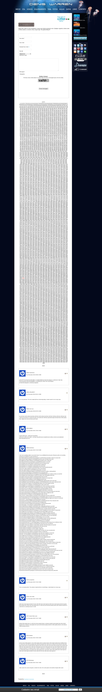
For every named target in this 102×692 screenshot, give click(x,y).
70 (65, 104)
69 (64, 104)
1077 (38, 156)
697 (52, 135)
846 (62, 143)
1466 (59, 180)
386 (54, 120)
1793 (21, 201)
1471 (23, 181)
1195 (46, 163)
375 (32, 120)
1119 (47, 158)
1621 (66, 189)
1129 (24, 159)
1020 (38, 152)
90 (46, 105)
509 (60, 126)
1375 (21, 175)
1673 (54, 193)
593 (36, 131)
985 (52, 150)
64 (57, 104)
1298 (66, 169)
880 (34, 145)
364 (58, 119)
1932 (36, 210)
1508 (21, 183)
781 (28, 140)
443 (25, 123)
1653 (51, 192)
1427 (56, 177)
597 (44, 131)
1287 (38, 169)
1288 (41, 169)
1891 (28, 207)
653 (60, 133)
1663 (28, 193)
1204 (21, 164)
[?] (28, 46)
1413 (21, 177)
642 (38, 133)
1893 (33, 207)
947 (25, 149)
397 (29, 121)
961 (52, 149)
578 (54, 129)
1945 (21, 211)
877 (28, 145)
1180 (56, 162)
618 (38, 132)
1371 (59, 174)
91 (47, 105)
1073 (28, 156)
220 (58, 111)
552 (50, 128)
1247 (33, 166)
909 (45, 146)
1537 (46, 184)
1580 (59, 187)
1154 (39, 160)
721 (52, 137)
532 (58, 127)
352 (34, 119)
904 (35, 146)
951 (32, 149)
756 (26, 139)
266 (54, 114)
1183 (63, 162)
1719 (26, 196)
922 (23, 147)
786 (38, 140)
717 (44, 137)
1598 (56, 188)
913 (52, 146)
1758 (28, 199)
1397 (28, 176)
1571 (36, 187)
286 (46, 115)
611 (25, 132)
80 (31, 105)
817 (52, 141)
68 (63, 104)
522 (38, 127)
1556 (46, 186)
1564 (66, 186)
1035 (28, 153)
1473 (28, 181)
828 (26, 143)
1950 (33, 211)
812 (42, 141)
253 (28, 114)
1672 (51, 193)
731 (25, 138)
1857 (38, 205)
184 (34, 110)
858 (38, 144)
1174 (41, 162)
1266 (33, 168)
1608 (33, 189)
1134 (36, 159)
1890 (26, 207)
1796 (28, 201)
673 (52, 134)
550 (46, 128)
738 (38, 138)
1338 (23, 172)
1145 (63, 159)
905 (37, 146)
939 (56, 147)
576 (50, 129)
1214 (46, 164)
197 (60, 110)
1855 (33, 205)
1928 (26, 210)
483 (56, 125)
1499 (46, 182)
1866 (61, 205)
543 (32, 128)
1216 (51, 164)
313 (52, 116)
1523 (59, 183)
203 (25, 111)
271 (64, 114)
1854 (31, 205)
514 (23, 127)
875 (25, 145)
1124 (59, 158)
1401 (38, 176)
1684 (33, 194)
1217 (54, 164)
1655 (56, 192)
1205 (23, 164)
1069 (66, 154)
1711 (54, 195)
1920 (54, 208)
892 (58, 145)
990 (62, 150)
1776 (26, 200)
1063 (51, 154)
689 (36, 135)
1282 (26, 169)
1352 (59, 172)
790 (46, 140)
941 (60, 147)
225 (21, 113)
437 (60, 122)
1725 (41, 196)
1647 (36, 192)
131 (25, 108)
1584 (21, 188)
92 (48, 105)
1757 (26, 199)
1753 (64, 198)
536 (66, 127)
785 (36, 140)
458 (54, 123)
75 (24, 105)
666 (38, 134)
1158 (48, 160)
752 (66, 138)
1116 (40, 158)
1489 (21, 182)
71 (67, 104)
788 (42, 140)
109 (30, 107)
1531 (31, 184)
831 (32, 143)
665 (36, 134)
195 (56, 110)
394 (23, 121)
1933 (38, 210)
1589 (33, 188)
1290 (46, 169)
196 (58, 110)
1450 (66, 178)
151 (64, 108)
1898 (46, 207)
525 (44, 127)
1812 (21, 202)
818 (54, 141)
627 (56, 132)
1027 (56, 152)
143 (48, 108)
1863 (54, 205)
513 (21, 127)
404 (43, 121)
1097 (41, 157)
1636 (56, 190)
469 (28, 125)
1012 (66, 151)
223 (64, 111)
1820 (41, 202)
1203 (66, 163)
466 (23, 125)
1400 (36, 176)
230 (30, 113)
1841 (46, 204)
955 (40, 149)
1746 (46, 198)
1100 (49, 157)
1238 (59, 165)
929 (36, 147)
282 (38, 115)
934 (46, 147)
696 (50, 135)
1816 (31, 202)
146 (54, 108)
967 (64, 149)
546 (38, 128)
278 (30, 115)
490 (23, 126)
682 (23, 135)
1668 (41, 193)
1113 (33, 158)
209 (37, 111)
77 (27, 105)
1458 (38, 180)
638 (30, 133)
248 (66, 113)
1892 (31, 207)
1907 (21, 208)
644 (42, 133)
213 (44, 111)
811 (40, 141)
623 (48, 132)
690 (38, 135)
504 (50, 126)
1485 (59, 181)
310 (46, 116)
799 (64, 140)
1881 (51, 206)
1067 (61, 154)
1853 (28, 205)
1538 (49, 184)
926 (30, 147)
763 (40, 139)
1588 (31, 188)
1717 (21, 196)
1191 (36, 163)
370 (23, 120)
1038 (36, 153)
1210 (36, 164)
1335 (64, 171)
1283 (28, 169)
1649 (41, 192)
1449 (64, 178)
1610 (38, 189)
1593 (43, 188)
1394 (21, 176)
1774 (21, 200)
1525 (64, 183)
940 (58, 147)
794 (54, 140)
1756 (23, 199)
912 (50, 146)
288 (50, 115)
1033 (23, 153)
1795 (26, 201)
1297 (64, 169)
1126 (64, 158)
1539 (51, 184)
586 (23, 131)
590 (30, 131)
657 (21, 134)
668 (42, 134)
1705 (38, 195)
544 (34, 128)
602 (54, 131)
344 (66, 117)
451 (40, 123)
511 (64, 126)
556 (58, 128)
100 (61, 105)
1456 (33, 180)
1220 (61, 164)
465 (21, 125)
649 (52, 133)
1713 (59, 195)
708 (27, 137)
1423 (46, 177)
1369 (54, 174)
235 (40, 113)
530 (54, 127)
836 (42, 143)
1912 (33, 208)
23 (46, 103)
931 (40, 147)
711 (32, 137)
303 (33, 116)
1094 (34, 157)
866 (54, 144)
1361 (33, 174)
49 (35, 104)
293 (60, 115)
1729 (51, 196)
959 (48, 149)
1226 (28, 165)
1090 (23, 157)
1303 (31, 170)
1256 (56, 166)
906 (39, 146)
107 (26, 107)
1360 (31, 174)
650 (54, 133)
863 (48, 144)
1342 (33, 172)
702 (62, 135)
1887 (66, 206)
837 (44, 143)
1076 (36, 156)
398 (31, 121)
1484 (56, 181)
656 (66, 133)
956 (42, 149)
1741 (33, 198)
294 (62, 115)
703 (64, 135)
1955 (46, 211)
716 (42, 137)
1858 (41, 205)
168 (50, 109)
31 (58, 103)
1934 (41, 210)
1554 (41, 186)
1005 (48, 151)
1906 (66, 207)
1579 (56, 187)
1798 (33, 201)
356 (42, 119)
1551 (33, 186)
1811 (67, 201)
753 (21, 139)
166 (46, 109)
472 (34, 125)
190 (46, 110)
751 (64, 138)
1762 (38, 199)
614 (30, 132)
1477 (38, 181)
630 (62, 132)
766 (46, 139)
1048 (61, 153)
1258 (61, 166)
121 (53, 107)
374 (30, 120)
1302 (28, 170)
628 (58, 132)
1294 (56, 169)
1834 (28, 204)
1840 (43, 204)
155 (25, 109)
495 (33, 126)
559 (64, 128)
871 (64, 144)
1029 (61, 152)
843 (56, 143)
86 (40, 105)
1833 (26, 204)
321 (21, 117)
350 (30, 119)
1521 (54, 183)
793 (52, 140)
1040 (41, 153)
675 (56, 134)
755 (25, 139)
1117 (42, 158)
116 (43, 107)
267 (56, 114)
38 (19, 104)
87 (41, 105)
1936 (46, 210)
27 (52, 103)
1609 (36, 189)
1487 (64, 181)
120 (51, 107)
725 (60, 137)
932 (42, 147)
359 (48, 119)
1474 (31, 181)
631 (64, 132)
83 (36, 105)
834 (38, 143)
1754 (66, 198)
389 (60, 120)
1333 (59, 171)
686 (30, 135)
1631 (43, 190)
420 (26, 122)
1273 (51, 168)
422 (30, 122)
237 (44, 113)
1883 (56, 206)
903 (33, 146)
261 (44, 114)
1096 (39, 157)
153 (21, 109)
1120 (49, 158)
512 (66, 126)
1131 (29, 159)
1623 (23, 190)
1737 (23, 198)
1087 (64, 156)
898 (23, 146)
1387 (51, 175)
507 (56, 126)
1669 (43, 193)
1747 (49, 198)
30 (56, 103)
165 (44, 109)
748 (58, 138)
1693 (56, 194)
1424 (49, 177)
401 (37, 121)
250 (23, 114)
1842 (49, 204)
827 (25, 143)
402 (39, 121)
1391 (61, 175)
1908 (23, 208)
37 (66, 103)
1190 (34, 163)
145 (52, 108)
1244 (26, 166)
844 (58, 143)
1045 (54, 153)
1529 (26, 184)
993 (21, 151)
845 (60, 143)
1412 (66, 176)
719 (48, 137)
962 (54, 149)
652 (58, 133)
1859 (43, 205)
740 (42, 138)
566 (30, 129)
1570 (33, 187)
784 (34, 140)
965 (60, 149)
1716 (66, 195)
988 (58, 150)
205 (29, 111)
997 (29, 151)
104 (20, 107)
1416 (28, 177)
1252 (46, 166)
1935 (43, 210)
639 (32, 133)
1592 (41, 188)
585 (21, 131)
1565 (21, 187)
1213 (43, 164)
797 (60, 140)
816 (50, 141)
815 (48, 141)
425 (36, 122)
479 (48, 125)
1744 (41, 198)
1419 (36, 177)
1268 (38, 168)
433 (52, 122)
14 (33, 103)
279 (32, 115)
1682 (28, 194)
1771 (61, 199)
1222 (66, 164)
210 (39, 111)
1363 (38, 174)
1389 (56, 175)
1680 (23, 194)
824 (66, 141)
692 (42, 135)
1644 (28, 192)
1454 (28, 180)
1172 (36, 162)
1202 (63, 163)
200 (66, 110)
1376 (23, 175)
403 (41, 121)
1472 (26, 181)
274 (23, 115)
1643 (26, 192)
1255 (54, 166)
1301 (26, 170)
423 (32, 122)
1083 (54, 156)
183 (32, 110)
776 (66, 139)
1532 (33, 184)
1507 (66, 182)
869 (60, 144)
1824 (51, 202)
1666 (36, 193)
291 (56, 115)
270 (62, 114)
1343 (36, 172)
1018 (33, 152)
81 (33, 105)
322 (23, 117)
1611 (41, 189)
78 (28, 105)
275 (25, 115)
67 (61, 104)
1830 (66, 202)
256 (34, 114)
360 (50, 119)
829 (28, 143)
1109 (23, 158)
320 (66, 116)
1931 (33, 210)
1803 (46, 201)
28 (54, 103)
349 (28, 119)
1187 (26, 163)
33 (61, 103)
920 (66, 146)
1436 (31, 178)
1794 (23, 201)
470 (30, 125)
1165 (66, 160)
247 (64, 113)
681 (21, 135)
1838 (38, 204)
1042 (46, 153)
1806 (54, 201)
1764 (43, 199)
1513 (33, 183)
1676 (61, 193)
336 (50, 117)
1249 (38, 166)
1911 (31, 208)
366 (62, 119)
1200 (58, 163)
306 (39, 116)
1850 (21, 205)
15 (35, 103)
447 (32, 123)
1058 (38, 154)
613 (28, 132)
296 (66, 115)
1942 (61, 210)
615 (32, 132)
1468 (64, 180)
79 (30, 105)
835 (40, 143)
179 (25, 110)
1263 (26, 168)
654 (62, 133)
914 (54, 146)
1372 (61, 174)
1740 (31, 198)
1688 (43, 194)
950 (30, 149)
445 (28, 123)
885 (44, 145)
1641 (21, 192)
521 (36, 127)
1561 (59, 186)
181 (28, 110)
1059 (41, 154)
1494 (33, 182)
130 (23, 108)
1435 (28, 178)
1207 (28, 164)
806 (31, 141)
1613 (46, 189)
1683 (31, 194)
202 (23, 111)
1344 (38, 172)
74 (23, 105)
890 (54, 145)
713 (36, 137)
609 (21, 132)
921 (21, 147)
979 (40, 150)
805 (29, 141)
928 (34, 147)
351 (32, 119)
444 (26, 123)
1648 (38, 192)
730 (23, 138)
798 (62, 140)
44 (28, 104)
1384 (43, 175)
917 (60, 146)
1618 (59, 189)
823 (64, 141)
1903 (59, 207)
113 (37, 107)
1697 (66, 194)
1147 (21, 160)
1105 (61, 157)
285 (44, 115)
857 (36, 144)
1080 (46, 156)
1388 (54, 175)
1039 (38, 153)
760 (34, 139)
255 (32, 114)
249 (21, 114)
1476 (36, 181)
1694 (59, 194)
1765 (46, 199)
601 (52, 131)
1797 (31, 201)
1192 (38, 163)
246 (62, 113)
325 (28, 117)
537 (21, 128)
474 (38, 125)
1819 (38, 202)
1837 (36, 204)
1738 (26, 198)
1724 (38, 196)
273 (21, 115)
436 (58, 122)
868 (58, 144)
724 (58, 137)
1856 (36, 205)
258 (38, 114)
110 (32, 107)
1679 (21, 194)
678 (62, 134)
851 (25, 144)
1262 (23, 168)
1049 (64, 153)
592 (34, 131)
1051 (21, 154)
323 (25, 117)
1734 (64, 196)
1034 (26, 153)
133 (28, 108)
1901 (54, 207)
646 (46, 133)
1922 (59, 208)
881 (36, 145)
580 (58, 129)
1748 (51, 198)
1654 (54, 192)
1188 (29, 163)
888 (50, 145)
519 (32, 127)
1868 (66, 205)
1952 (38, 211)
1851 (23, 205)
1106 (64, 157)
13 (32, 103)
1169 (29, 162)
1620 (64, 189)
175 (64, 109)
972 (26, 150)
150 (62, 108)
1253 (49, 166)
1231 (41, 165)
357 (44, 119)
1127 (67, 158)
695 (48, 135)
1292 (51, 169)
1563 (64, 186)
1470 (21, 181)
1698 (21, 195)
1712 (56, 195)
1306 (38, 170)
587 (25, 131)
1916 (43, 208)
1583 (66, 187)
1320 (26, 171)
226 (23, 113)
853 (28, 144)
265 (52, 114)
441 (21, 123)
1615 (51, 189)
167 (48, 109)
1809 (61, 201)
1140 (51, 159)
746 (54, 138)
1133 (34, 159)
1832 (23, 204)
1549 (28, 186)
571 (40, 129)
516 (26, 127)
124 (59, 107)
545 (36, 128)
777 (21, 140)
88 (43, 105)
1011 (63, 151)
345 (21, 119)
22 (45, 103)
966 (62, 149)
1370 (56, 174)
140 (42, 108)
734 (30, 138)
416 (66, 121)
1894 (36, 207)
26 (51, 103)
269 (60, 114)
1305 (36, 170)
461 (60, 123)
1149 (26, 160)
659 (25, 134)
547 (40, 128)
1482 (51, 181)
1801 (41, 201)
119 (49, 107)
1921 (56, 208)
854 (30, 144)
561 (21, 129)
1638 (61, 190)
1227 (31, 165)
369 (21, 120)
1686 (38, 194)
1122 (54, 158)
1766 (49, 199)
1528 (23, 184)
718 (46, 137)
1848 (64, 204)
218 (54, 111)
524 (42, 127)
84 (37, 105)
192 (50, 110)
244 (58, 113)
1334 (61, 171)
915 (56, 146)
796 (58, 140)
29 (55, 103)
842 (54, 143)
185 (36, 110)
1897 (43, 207)
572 (42, 129)
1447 (59, 178)
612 (26, 132)
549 (44, 128)
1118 (45, 158)
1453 (26, 180)
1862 (51, 205)
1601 (64, 188)
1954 (43, 211)
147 (56, 108)
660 (26, 134)
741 (44, 138)
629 (60, 132)
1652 (49, 192)
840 (50, 143)
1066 (59, 154)
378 (38, 120)
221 (60, 111)
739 (40, 138)
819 (56, 141)
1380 (33, 175)
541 (28, 128)
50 (37, 104)
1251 (43, 166)
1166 (21, 162)
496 (35, 126)
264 (50, 114)
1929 (28, 210)
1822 (46, 202)
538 (23, 128)
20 (42, 103)
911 (48, 146)
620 (42, 132)
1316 (64, 170)
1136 (41, 159)
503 (48, 126)
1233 (46, 165)
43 (27, 104)
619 (40, 132)
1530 (28, 184)
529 (52, 127)
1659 (66, 192)
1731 (56, 196)
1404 (46, 176)
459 (56, 123)
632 (66, 132)
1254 (51, 166)
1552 (36, 186)
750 (62, 138)
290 (54, 115)
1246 (31, 166)
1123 (57, 158)
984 (50, 150)
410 (54, 121)
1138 (46, 159)
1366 (46, 174)
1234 (49, 165)
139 (40, 108)
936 (50, 147)
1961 (61, 211)
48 (34, 104)
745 (52, 138)
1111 (28, 158)
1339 (26, 172)
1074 (31, 156)
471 (32, 125)
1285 (33, 169)
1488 (66, 181)
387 (56, 120)
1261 (21, 168)
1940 (56, 210)
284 (42, 115)
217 (52, 111)
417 (21, 122)
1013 (21, 152)
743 (48, 138)
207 (33, 111)
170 (54, 109)
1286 (36, 169)
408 (50, 121)
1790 (61, 200)
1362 (36, 174)
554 (54, 128)
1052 (23, 154)
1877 (41, 206)
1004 (45, 151)
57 (47, 104)
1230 (38, 165)
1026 (54, 152)
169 (52, 109)
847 (64, 143)
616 (34, 132)
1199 (56, 163)
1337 (21, 172)
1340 (28, 172)
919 (64, 146)
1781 (38, 200)
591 (32, 131)
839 (48, 143)
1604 (23, 189)
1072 (26, 156)
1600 (61, 188)
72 (20, 105)
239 (48, 113)
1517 (43, 183)
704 (66, 135)
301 (29, 116)
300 (27, 116)
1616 (54, 189)
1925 (66, 208)
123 (57, 107)
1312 (54, 170)
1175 (44, 162)
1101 (51, 157)
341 (60, 117)
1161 (56, 160)
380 (42, 120)
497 (37, 126)
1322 (31, 171)
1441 (43, 178)
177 (21, 110)
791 (48, 140)
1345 (41, 172)
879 (32, 145)
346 (23, 119)
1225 (26, 165)
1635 (54, 190)
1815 (28, 202)
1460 (43, 180)
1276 (59, 168)
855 (32, 144)
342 (62, 117)
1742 (36, 198)
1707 (44, 195)
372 (26, 120)
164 (42, 109)
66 (60, 104)
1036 (31, 153)
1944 (66, 210)
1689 (46, 194)
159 (32, 109)
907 (41, 146)
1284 (31, 169)
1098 (44, 157)
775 (64, 139)
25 (49, 103)
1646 (33, 192)
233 (36, 113)
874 (23, 145)
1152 (34, 160)
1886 (64, 206)
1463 (51, 180)
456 (50, 123)
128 (67, 107)
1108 (21, 158)
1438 (36, 178)
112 (36, 107)
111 (34, 107)
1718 (23, 196)
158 (30, 109)
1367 (49, 174)
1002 (40, 151)
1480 (46, 181)
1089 (21, 157)
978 (38, 150)
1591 (38, 188)
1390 (59, 175)
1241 (66, 165)
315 (56, 116)
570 (38, 129)
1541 (56, 184)
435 (56, 122)
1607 (31, 189)
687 (32, 135)
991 (64, 150)
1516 (41, 183)
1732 (59, 196)
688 (34, 135)
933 (44, 147)
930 (38, 147)
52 (40, 104)
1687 (41, 194)
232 (34, 113)
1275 (56, 168)
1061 (46, 154)
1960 (59, 211)
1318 (21, 171)
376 (34, 120)
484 (58, 125)
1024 (49, 152)
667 (40, 134)
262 (46, 114)
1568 (28, 187)
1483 (54, 181)
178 (23, 110)
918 (62, 146)
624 (50, 132)
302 (31, 116)
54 (42, 104)
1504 (59, 182)
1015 (26, 152)
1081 (49, 156)
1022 (43, 152)
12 (31, 103)
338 (54, 117)
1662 (26, 193)
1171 (34, 162)
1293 (54, 169)
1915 (41, 208)
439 (64, 122)
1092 (28, 157)
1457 (36, 180)
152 (66, 108)
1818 (36, 202)
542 (30, 128)
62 (54, 104)
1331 (54, 171)
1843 (51, 204)
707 (25, 137)
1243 (23, 166)
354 (38, 119)
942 (62, 147)
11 (29, 103)
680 (66, 134)
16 (36, 103)
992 (66, 150)
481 (52, 125)
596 (42, 131)
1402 (41, 176)
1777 (28, 200)
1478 (41, 181)
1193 (41, 163)
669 (44, 134)
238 (46, 113)
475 (40, 125)
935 (48, 147)
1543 (61, 184)
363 (56, 119)
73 (21, 105)
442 (23, 123)
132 (26, 108)
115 (41, 107)
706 (23, 137)
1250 (41, 166)
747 (56, 138)
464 (66, 123)
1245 (28, 166)
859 (40, 144)
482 (54, 125)
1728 (49, 196)
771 (56, 139)
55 (44, 104)
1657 (61, 192)
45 (30, 104)
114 (39, 107)
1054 (28, 154)
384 (50, 120)
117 (45, 107)
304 (35, 116)
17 (38, 103)
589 (28, 131)
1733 (61, 196)
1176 (46, 162)
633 (21, 133)
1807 (56, 201)
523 (40, 127)
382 (46, 120)
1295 (59, 169)
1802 (44, 201)
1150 (29, 160)
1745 (43, 198)
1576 (49, 187)
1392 (64, 175)
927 (32, 147)
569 (36, 129)
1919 (51, 208)
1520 (51, 183)
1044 (51, 153)
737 (36, 138)
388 (58, 120)
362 (54, 119)
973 (28, 150)
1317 (66, 170)
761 (36, 139)
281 (36, 115)
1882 (54, 206)
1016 (28, 152)
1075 (33, 156)
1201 (61, 163)
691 (40, 135)
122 (55, 107)
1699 (23, 195)
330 (38, 117)
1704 (36, 195)
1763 (41, 199)
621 (44, 132)
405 (45, 121)
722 (54, 137)
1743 (38, 198)
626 (54, 132)
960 (50, 149)
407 (48, 121)
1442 (46, 178)
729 (21, 138)
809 (37, 141)
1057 (36, 154)
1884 (59, 206)
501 (45, 126)
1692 (54, 194)
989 (60, 150)
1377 (26, 175)
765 (44, 139)
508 (58, 126)
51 (38, 104)
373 (28, 120)
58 (48, 104)
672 (50, 134)
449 (36, 123)
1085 (59, 156)
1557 (49, 186)
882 (38, 145)
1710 (51, 195)
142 (46, 108)
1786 (51, 200)
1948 (28, 211)
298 (23, 116)
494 (31, 126)
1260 (66, 166)
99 (59, 105)
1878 (43, 206)
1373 (64, 174)
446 (30, 123)
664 (34, 134)
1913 (36, 208)
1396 (26, 176)
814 (46, 141)
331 (40, 117)
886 (46, 145)
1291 (49, 169)
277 (28, 115)
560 (66, 128)
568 (34, 129)
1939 (54, 210)
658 (23, 134)
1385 (46, 175)
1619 (61, 189)
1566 (23, 187)
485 (60, 125)
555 (56, 128)
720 (50, 137)
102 (65, 105)
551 (48, 128)
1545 (66, 184)
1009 (58, 151)
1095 (36, 157)
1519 (49, 183)
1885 (61, 206)
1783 (43, 200)
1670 (46, 193)
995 (25, 151)
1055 (31, 154)
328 (34, 117)
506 (54, 126)
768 (50, 139)
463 (64, 123)
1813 (23, 202)
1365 (43, 174)
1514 (36, 183)
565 (28, 129)
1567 (26, 187)
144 (50, 108)
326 (30, 117)
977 (36, 150)
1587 (28, 188)
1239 (61, 165)
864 (50, 144)
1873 (31, 206)
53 (41, 104)
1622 (21, 190)
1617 (56, 189)
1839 (41, 204)
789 (44, 140)
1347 (46, 172)
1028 (59, 152)
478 (46, 125)
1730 (54, 196)
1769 (56, 199)
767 (48, 139)
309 (45, 116)
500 (43, 126)
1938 (51, 210)
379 (40, 120)
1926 (21, 210)
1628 (36, 190)
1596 (51, 188)
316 (58, 116)
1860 (46, 205)
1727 (46, 196)
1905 (64, 207)
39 (21, 104)
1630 (41, 190)
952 (34, 149)
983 (48, 150)
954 (38, 149)
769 (52, 139)
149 (60, 108)
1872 (28, 206)
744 (50, 138)
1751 (59, 198)
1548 (26, 186)
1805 (51, 201)
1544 (64, 184)
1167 (24, 162)
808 (35, 141)
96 (54, 105)
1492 (28, 182)
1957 (51, 211)
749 (60, 138)
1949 (31, 211)
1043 (49, 153)
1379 (31, 175)
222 (62, 111)
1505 (61, 182)
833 (36, 143)
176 (66, 109)
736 (34, 138)
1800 (38, 201)
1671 (49, 193)
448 (34, 123)
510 (62, 126)
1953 (41, 211)
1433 (23, 178)
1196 (48, 163)
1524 (61, 183)
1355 (66, 172)
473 (36, 125)
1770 (59, 199)
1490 (23, 182)
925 (28, 147)
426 (38, 122)
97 (56, 105)
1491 (26, 182)
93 (50, 105)
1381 (36, 175)
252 (26, 114)
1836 (33, 204)
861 (44, 144)
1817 (33, 202)
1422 (43, 177)
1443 (49, 178)
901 (29, 146)
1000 (35, 151)
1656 (59, 192)
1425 (51, 177)
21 (43, 103)
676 (58, 134)
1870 (23, 206)
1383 (41, 175)
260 (42, 114)
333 (44, 117)
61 (52, 104)
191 (48, 110)
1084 (56, 156)
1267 (36, 168)
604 (58, 131)
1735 (66, 196)
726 (62, 137)
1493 (31, 182)
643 (40, 133)
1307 (41, 170)
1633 (49, 190)
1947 (26, 211)
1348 (49, 172)
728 (66, 137)
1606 (28, 189)
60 (51, 104)
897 (21, 146)
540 (26, 128)
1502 (54, 182)
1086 (61, 156)
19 (41, 103)
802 (23, 141)
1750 (56, 198)
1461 (46, 180)
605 (60, 131)
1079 (43, 156)
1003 (43, 151)
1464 (54, 180)
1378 (28, 175)
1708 (46, 195)
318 (62, 116)
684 (26, 135)
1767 (51, 199)
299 (25, 116)
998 (31, 151)
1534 (38, 184)
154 (23, 109)
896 (66, 145)
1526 (66, 183)
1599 (59, 188)
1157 (46, 160)
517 (28, 127)
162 (38, 109)
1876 (38, 206)
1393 (66, 175)
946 (23, 149)
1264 (28, 168)
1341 (31, 172)
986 (54, 150)
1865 (59, 205)
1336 (66, 171)
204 (27, 111)
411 (56, 121)
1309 (46, 170)
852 (26, 144)
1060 (43, 154)
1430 (64, 177)
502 (46, 126)
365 (60, 119)
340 (58, 117)
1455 (31, 180)
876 (26, 145)
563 (25, 129)
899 (25, 146)
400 (35, 121)
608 (66, 131)
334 (46, 117)
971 (25, 150)
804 (27, 141)
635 (25, 133)
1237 (56, 165)
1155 (41, 160)
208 (35, 111)
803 (25, 141)
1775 (23, 200)
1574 (43, 187)
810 (39, 141)
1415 (26, 177)
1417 (31, 177)
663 (32, 134)
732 (26, 138)
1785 (49, 200)
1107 (66, 157)
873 (21, 145)
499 (41, 126)
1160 (53, 160)
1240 (64, 165)
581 (60, 129)
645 (44, 133)
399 (33, 121)
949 (28, 149)
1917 (46, 208)
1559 (54, 186)
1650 (43, 192)
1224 (23, 165)
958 (46, 149)
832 (34, 143)
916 (58, 146)
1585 (23, 188)
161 (36, 109)
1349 (51, 172)
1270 (43, 168)
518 (30, 127)
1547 (23, 186)
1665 (33, 193)
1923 (61, 208)
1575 (46, 187)
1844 (54, 204)
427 (40, 122)
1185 (21, 163)
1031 (66, 152)
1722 (33, 196)
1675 (59, 193)
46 (31, 104)
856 (34, 144)
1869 (21, 206)
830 (30, 143)
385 (52, 120)
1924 (64, 208)
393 (21, 121)
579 (56, 129)
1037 (33, 153)
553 (52, 128)
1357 (23, 174)
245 (60, 113)
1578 (54, 187)
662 (30, 134)
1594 (46, 188)
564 (26, 129)
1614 (49, 189)
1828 (61, 202)
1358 (26, 174)
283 (40, 115)
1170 (31, 162)
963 (56, 149)
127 (65, 107)
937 (52, 147)
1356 (21, 174)
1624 (26, 190)
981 (44, 150)
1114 (35, 158)
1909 (26, 208)
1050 (66, 153)
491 (25, 126)
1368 (51, 174)
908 (43, 146)
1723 (36, 196)
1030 (64, 152)
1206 (26, 164)
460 (58, 123)
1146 (66, 159)
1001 (38, 151)
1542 (59, 184)
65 (58, 104)
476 (42, 125)
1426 (54, 177)
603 (56, 131)
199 (64, 110)
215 (48, 111)
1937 (49, 210)
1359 (28, 174)
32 (59, 103)
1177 (48, 162)
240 (50, 113)
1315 (61, 170)
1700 (26, 195)
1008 (56, 151)
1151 (31, 160)
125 (61, 107)
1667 (38, 193)
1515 (38, 183)
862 (46, 144)
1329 (49, 171)
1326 (41, 171)
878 (30, 145)
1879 (46, 206)
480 (50, 125)
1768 (54, 199)
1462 (49, 180)
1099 (46, 157)
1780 (36, 200)
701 (60, 135)
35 (64, 103)
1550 (31, 186)
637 (28, 133)
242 (54, 113)
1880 (49, 206)
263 (48, 114)
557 (60, 128)
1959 (56, 211)
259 (40, 114)
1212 (41, 164)
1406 (51, 176)
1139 (48, 159)
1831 (21, 204)
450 (38, 123)
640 (34, 133)
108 (28, 107)
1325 (38, 171)
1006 (50, 151)
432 (50, 122)
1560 (56, 186)
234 (38, 113)
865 (52, 144)
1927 (23, 210)
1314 (59, 170)
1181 (58, 162)
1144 (61, 159)
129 (21, 108)
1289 (43, 169)
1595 (49, 188)
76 (26, 105)
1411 (64, 176)
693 (44, 135)
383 (48, 120)
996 (27, 151)
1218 (56, 164)
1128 (21, 159)
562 (23, 129)
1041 (43, 153)
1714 (61, 195)
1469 (66, 180)
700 (58, 135)
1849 (66, 204)
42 (25, 104)
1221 (64, 164)
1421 (41, 177)
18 (39, 103)
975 (32, 150)
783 (32, 140)
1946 (23, 211)
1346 (43, 172)
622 (46, 132)
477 (44, 125)
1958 (54, 211)
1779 (33, 200)
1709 (49, 195)
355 (40, 119)
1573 (41, 187)
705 (21, 137)
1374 (66, 174)
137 (36, 108)
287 (48, 115)
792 (50, 140)
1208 (31, 164)
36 (65, 103)
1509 (23, 183)
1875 (36, 206)
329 (36, 117)
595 (40, 131)
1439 (38, 178)
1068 (64, 154)
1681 (26, 194)
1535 (41, 184)
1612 (43, 189)
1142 (56, 159)
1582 (64, 187)
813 (44, 141)
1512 (31, 183)
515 (25, 127)
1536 (43, 184)
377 (36, 120)
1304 (33, 170)
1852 (26, 205)
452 (42, 123)
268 (58, 114)
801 (21, 141)
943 (64, 147)
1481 (49, 181)
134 (30, 108)
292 (58, 115)
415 (64, 121)
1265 (31, 168)
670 (46, 134)
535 (64, 127)
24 (48, 103)
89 (44, 105)
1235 (51, 165)
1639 (64, 190)
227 (25, 113)
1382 (38, 175)
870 (62, 144)
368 (66, 119)
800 (66, 140)
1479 (43, 181)
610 (23, 132)
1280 (21, 169)
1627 (33, 190)
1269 (41, 168)
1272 (49, 168)
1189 (31, 163)
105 (22, 107)
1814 (26, 202)
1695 (61, 194)
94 (51, 105)
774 (62, 139)
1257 (59, 166)
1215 (49, 164)
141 (44, 108)
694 (46, 135)
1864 (56, 205)
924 (26, 147)
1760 (33, 199)
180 (26, 110)
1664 (31, 193)
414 (62, 121)
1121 (52, 158)
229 (28, 113)
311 (48, 116)
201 (21, 111)
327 (32, 117)
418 (23, 122)
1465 (56, 180)
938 (54, 147)
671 (48, 134)
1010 (61, 151)
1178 (51, 162)
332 (42, 117)
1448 (61, 178)
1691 (51, 194)
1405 (49, 176)
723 (56, 137)
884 (42, 145)
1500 (49, 182)
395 (25, 121)
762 (38, 139)
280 (34, 115)
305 (37, 116)
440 (66, 122)
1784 (46, 200)
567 (32, 129)
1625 (28, 190)
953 (36, 149)
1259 (64, 166)
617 (36, 132)
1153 (36, 160)
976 (34, 150)
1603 (21, 189)
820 (58, 141)
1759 (31, 199)
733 (28, 138)
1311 (51, 170)
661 (28, 134)
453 (44, 123)
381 (44, 120)
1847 (61, 204)
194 (54, 110)
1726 (43, 196)
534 (62, 127)
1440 (41, 178)
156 (26, 109)
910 (46, 146)
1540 (54, 184)
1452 (23, 180)
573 (44, 129)
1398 (31, 176)
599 (48, 131)
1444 (51, 178)
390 (62, 120)
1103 (56, 157)
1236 (54, 165)
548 (42, 128)
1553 (38, 186)
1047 (59, 153)
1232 (43, 165)
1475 (33, 181)
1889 (23, 207)
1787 (54, 200)
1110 (25, 158)
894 (62, 145)
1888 (21, 207)
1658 (64, 192)
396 (27, 121)
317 (60, 116)
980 (42, 150)
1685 (36, 194)
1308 (44, 170)
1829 (64, 202)
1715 (64, 195)
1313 (56, 170)
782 (30, 140)
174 (62, 109)
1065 (56, 154)
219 (56, 111)
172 (58, 109)
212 (42, 111)
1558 (51, 186)
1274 (54, 168)
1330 (51, 171)
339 (56, 117)
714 (38, 137)
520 (34, 127)
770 (54, 139)
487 (64, 125)
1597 (54, 188)
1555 (43, 186)
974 (30, 150)
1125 (62, 158)
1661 (23, 193)
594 (38, 131)
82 (34, 105)
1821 (43, 202)
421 (28, 122)
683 (25, 135)
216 (50, 111)
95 (53, 105)
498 (39, 126)
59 (50, 104)
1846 (59, 204)
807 (33, 141)
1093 (31, 157)
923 (25, 147)
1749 (54, 198)
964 (58, 149)
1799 (36, 201)
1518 (46, 183)
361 (52, 119)
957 (44, 149)
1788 (56, 200)
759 (32, 139)
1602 (66, 188)
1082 (51, 156)
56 (45, 104)
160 (34, 109)
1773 (66, 199)
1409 (59, 176)
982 (46, 150)
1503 (56, 182)
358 (46, 119)
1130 (26, 159)
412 (58, 121)
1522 (56, 183)
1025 (51, 152)
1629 (38, 190)
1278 (64, 168)
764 (42, 139)
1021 (41, 152)
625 (52, 132)
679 (64, 134)
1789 (59, 200)
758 (30, 139)
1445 (54, 178)
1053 (26, 154)
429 (44, 122)
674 (54, 134)
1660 (21, 193)
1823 (49, 202)
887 (48, 145)
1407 (54, 176)
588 (26, 131)
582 (62, 129)
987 (56, 150)
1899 (49, 207)
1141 (53, 159)
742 (46, 138)
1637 (59, 190)
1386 (49, 175)
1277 (61, 168)
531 (56, 127)
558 (62, 128)
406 (46, 121)
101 (63, 105)
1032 (21, 153)
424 (34, 122)
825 (21, 143)
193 (52, 110)
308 (43, 116)
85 (38, 105)
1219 (59, 164)
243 (56, 113)
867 (56, 144)
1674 (56, 193)
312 (50, 116)
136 (34, 108)
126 (63, 107)
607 (64, 131)
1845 (56, 204)
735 (32, 138)
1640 (66, 190)
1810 (64, 201)
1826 (56, 202)
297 (21, 116)
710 (31, 137)
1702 (31, 195)
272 (66, 114)
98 (57, 105)
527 (48, 127)
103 (66, 105)
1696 (64, 194)
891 (56, 145)
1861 (49, 205)
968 (66, 149)
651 (56, 133)
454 (46, 123)
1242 (21, 166)
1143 (58, 159)
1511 (28, 183)
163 (40, 109)
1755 (21, 199)
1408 (56, 176)
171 (56, 109)
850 (23, 144)
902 (31, 146)
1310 (49, 170)
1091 (26, 157)
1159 (51, 160)
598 (46, 131)
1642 (23, 192)
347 (25, 119)
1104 (59, 157)
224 (66, 111)
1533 (36, 184)
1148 (24, 160)
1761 (36, 199)
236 (42, 113)
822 (62, 141)
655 (64, 133)
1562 (61, 186)
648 (50, 133)
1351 (56, 172)
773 (60, 139)
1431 (66, 177)
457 (52, 123)
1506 (64, 182)
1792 (66, 200)
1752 (61, 198)
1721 (31, 196)
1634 (51, 190)
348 (26, 119)
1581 (61, 187)
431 (48, 122)
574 (46, 129)
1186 (24, 163)
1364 (41, 174)
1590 (36, 188)
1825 (54, 202)
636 (26, 133)
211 (40, 111)
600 (50, 131)
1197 (51, 163)
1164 (63, 160)
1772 (64, 199)
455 (48, 123)
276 (26, 115)
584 (66, 129)
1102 (54, 157)
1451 (21, 180)
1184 (66, 162)
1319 (23, 171)
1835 (31, 204)
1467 (61, 180)
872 (66, 144)
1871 (26, 206)
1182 (61, 162)
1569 (31, 187)
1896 (41, 207)
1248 (36, 166)
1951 (36, 211)
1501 (51, 182)
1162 (58, 160)
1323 (33, 171)
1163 (61, 160)
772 (58, 139)
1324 (36, 171)
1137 (44, 159)
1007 (53, 151)
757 (28, 139)
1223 (21, 165)
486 (62, 125)
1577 (51, 187)
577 (52, 129)
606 (62, 131)
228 (26, 113)
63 (55, 104)
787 (40, 140)
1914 (38, 208)
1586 (26, 188)
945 (21, 149)
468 (26, 125)
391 (64, 120)
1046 (56, 153)
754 (23, 139)
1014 (23, 152)
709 (29, 137)
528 (50, 127)
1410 (61, 176)
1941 (59, 210)
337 (52, 117)
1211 (38, 164)
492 (27, 126)
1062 (49, 154)
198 (62, 110)
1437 (33, 178)
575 (48, 129)
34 (62, 103)
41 (24, 104)
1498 (43, 182)
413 (60, 121)
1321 (28, 171)
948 (26, 149)
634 (23, 133)
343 (64, 117)
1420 (38, 177)
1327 (43, 171)
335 (48, 117)
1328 (46, 171)
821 (60, 141)
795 (56, 140)
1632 (46, 190)
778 (23, 140)
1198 (53, 163)
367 (64, 119)
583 (64, 129)
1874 (33, 206)
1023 (46, 152)
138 (38, 108)
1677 (64, 193)
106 (24, 107)
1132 (31, 159)
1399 (33, 176)
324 (26, 117)
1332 (56, 171)
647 (48, 133)
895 (64, 145)
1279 (66, 168)
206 (31, 111)
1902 (56, 207)
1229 (36, 165)
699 (56, 135)
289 (52, 115)
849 (21, 144)
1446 (56, 178)
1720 (28, 196)
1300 (23, 170)
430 (46, 122)
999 (33, 151)
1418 (33, 177)
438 (62, 122)
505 (52, 126)
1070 (21, 156)
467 (25, 125)
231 (32, 113)
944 (66, 147)
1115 (37, 158)
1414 (23, 177)
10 (28, 103)
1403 (44, 176)
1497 (41, 182)
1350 (54, 172)
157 (28, 109)
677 (60, 134)
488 (66, 125)
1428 (59, 177)
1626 (31, 190)
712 (34, 137)
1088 (66, 156)
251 (25, 114)
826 (23, 143)
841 (52, 143)
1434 (26, 178)
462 (62, 123)
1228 (33, 165)
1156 (44, 160)
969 (21, 150)
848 (66, 143)
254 (30, 114)
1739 (28, 198)
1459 (41, 180)
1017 (31, 152)
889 (52, 145)
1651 (46, 192)
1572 (38, 187)
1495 (36, 182)
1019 (36, 152)
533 (60, 127)
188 (42, 110)
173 (60, 109)
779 (25, 140)
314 (54, 116)
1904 (61, 207)
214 (46, 111)
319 (64, 116)
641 (36, 133)
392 (66, 120)
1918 (49, 208)
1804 (49, 201)
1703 (33, 195)
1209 (33, 164)
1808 (59, 201)
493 (29, 126)
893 (60, 145)
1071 (23, 156)
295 (64, 115)
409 (52, 121)
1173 (39, 162)
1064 (54, 154)
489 (21, 126)
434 (54, 122)
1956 (49, 211)
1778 (31, 200)
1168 (26, 162)
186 (38, 110)
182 (30, 110)
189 (44, 110)
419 (25, 122)
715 (40, 137)
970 (23, 150)
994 (23, 151)
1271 (46, 168)
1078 (41, 156)
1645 (31, 192)
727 (64, 137)
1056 (33, 154)
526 (46, 127)
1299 (21, 170)
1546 (21, 186)
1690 (49, 194)
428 (42, 122)
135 (32, 108)
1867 (64, 205)
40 (22, 104)
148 (58, 108)
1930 (31, 210)
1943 (64, 210)
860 (42, 144)
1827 (59, 202)
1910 (28, 208)
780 (26, 140)
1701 (28, 195)
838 (46, 143)
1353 (61, 172)
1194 (43, 163)
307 (41, 116)
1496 (38, 182)
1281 (23, 169)
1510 (26, 183)
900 (27, 146)
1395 (23, 176)
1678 (66, 193)
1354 (64, 172)
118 (47, 107)
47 (32, 104)
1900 (51, 207)
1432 (21, 178)
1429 (61, 177)
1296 (61, 169)
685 (28, 135)
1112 (30, 158)
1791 (64, 200)
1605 (26, 189)
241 (52, 113)
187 (40, 110)
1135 (39, 159)
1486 (61, 181)
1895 (38, 207)
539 (25, 128)
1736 (21, 198)
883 (40, 145)
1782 (41, 200)
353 (36, 119)
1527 (21, 184)
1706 (41, 195)
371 (25, 120)
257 (36, 114)
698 (54, 135)
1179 (53, 162)
